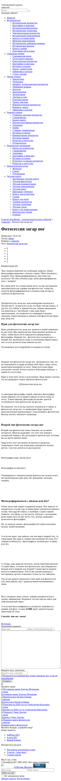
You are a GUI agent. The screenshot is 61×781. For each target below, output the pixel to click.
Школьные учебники (22, 191)
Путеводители (19, 143)
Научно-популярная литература (27, 122)
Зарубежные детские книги (25, 179)
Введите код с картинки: (13, 670)
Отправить (6, 681)
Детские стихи (19, 207)
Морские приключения (23, 41)
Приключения (19, 92)
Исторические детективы (24, 30)
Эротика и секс (19, 97)
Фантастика (18, 79)
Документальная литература (26, 33)
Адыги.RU (12, 737)
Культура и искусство (22, 140)
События (5, 222)
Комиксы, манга (20, 107)
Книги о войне (19, 48)
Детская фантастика (22, 181)
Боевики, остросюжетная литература (30, 84)
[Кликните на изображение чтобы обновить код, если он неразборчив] (30, 678)
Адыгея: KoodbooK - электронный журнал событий (26, 219)
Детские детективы (21, 204)
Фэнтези (16, 89)
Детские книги (14, 176)
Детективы (17, 81)
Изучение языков (20, 138)
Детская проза (19, 189)
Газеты (15, 171)
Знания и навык (14, 112)
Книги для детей (20, 199)
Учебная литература (22, 202)
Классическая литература (24, 61)
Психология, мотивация (18, 145)
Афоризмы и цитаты (22, 71)
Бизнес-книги (19, 120)
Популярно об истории (23, 51)
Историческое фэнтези (23, 46)
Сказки (15, 196)
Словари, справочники (23, 130)
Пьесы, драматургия (22, 69)
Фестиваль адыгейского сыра (21, 749)
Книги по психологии (23, 148)
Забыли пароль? (9, 778)
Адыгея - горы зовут (17, 752)
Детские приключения (23, 186)
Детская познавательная (24, 184)
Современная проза (21, 56)
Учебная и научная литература (27, 115)
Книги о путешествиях (23, 38)
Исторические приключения (26, 35)
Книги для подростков (23, 194)
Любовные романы (21, 87)
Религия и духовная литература (27, 161)
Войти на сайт (8, 773)
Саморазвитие (19, 117)
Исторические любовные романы (28, 43)
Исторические (14, 20)
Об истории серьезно (22, 58)
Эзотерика (17, 125)
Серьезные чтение (15, 53)
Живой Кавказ (14, 740)
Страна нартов (14, 755)
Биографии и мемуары (23, 25)
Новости (11, 18)
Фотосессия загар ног (17, 243)
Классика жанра (20, 99)
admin (11, 238)
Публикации (18, 173)
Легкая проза (18, 94)
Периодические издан (17, 166)
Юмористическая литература (26, 104)
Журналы (17, 168)
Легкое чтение (14, 76)
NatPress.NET (13, 735)
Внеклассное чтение (22, 212)
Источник (6, 624)
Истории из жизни (21, 66)
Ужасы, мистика (20, 102)
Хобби (15, 127)
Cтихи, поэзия (19, 74)
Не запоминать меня (14, 776)
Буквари (16, 214)
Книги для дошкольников (24, 209)
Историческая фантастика (25, 28)
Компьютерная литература (25, 135)
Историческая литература (24, 23)
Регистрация (23, 778)
